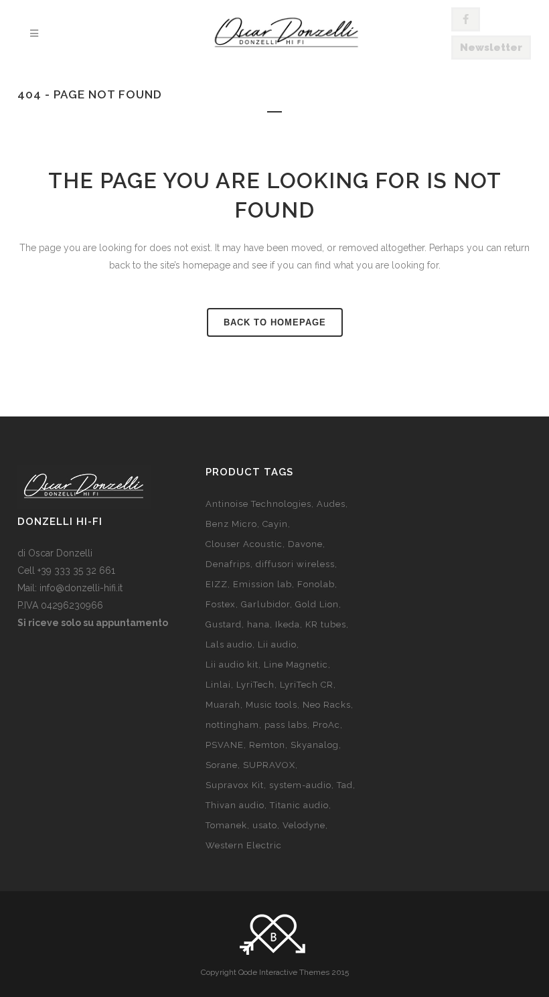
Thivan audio (235, 805)
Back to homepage (275, 322)
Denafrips (228, 564)
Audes (331, 504)
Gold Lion (317, 604)
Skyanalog (315, 745)
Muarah (223, 705)
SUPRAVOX (269, 765)
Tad (345, 785)
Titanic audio (299, 805)
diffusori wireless (295, 564)
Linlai (218, 685)
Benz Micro (231, 524)
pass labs (285, 725)
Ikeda (287, 624)
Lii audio (277, 644)
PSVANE (225, 745)
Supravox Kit (235, 785)
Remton (267, 745)
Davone (305, 544)
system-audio (300, 785)
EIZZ (217, 584)
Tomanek (226, 825)
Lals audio (229, 644)
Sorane (222, 765)
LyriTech (255, 685)
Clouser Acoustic (244, 544)
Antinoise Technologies (258, 504)
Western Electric (244, 845)
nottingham (232, 725)
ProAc (326, 725)
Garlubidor (265, 604)
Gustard (224, 624)
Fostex (221, 604)
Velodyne (304, 825)
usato (264, 825)
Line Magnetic (296, 665)
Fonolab (316, 584)
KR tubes (325, 624)
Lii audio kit (232, 665)
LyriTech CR (306, 685)
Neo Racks (327, 705)
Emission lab (262, 584)
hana (258, 624)
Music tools (271, 705)
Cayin (275, 524)
